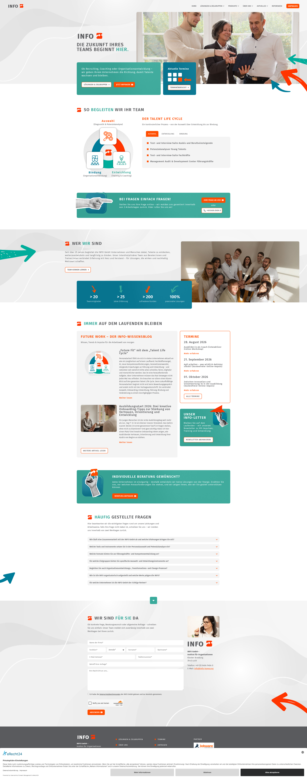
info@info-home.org (203, 668)
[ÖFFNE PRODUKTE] (238, 6)
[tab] (152, 134)
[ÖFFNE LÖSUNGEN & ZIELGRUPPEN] (223, 6)
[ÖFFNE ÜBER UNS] (252, 6)
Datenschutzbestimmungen (110, 694)
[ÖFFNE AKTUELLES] (267, 6)
